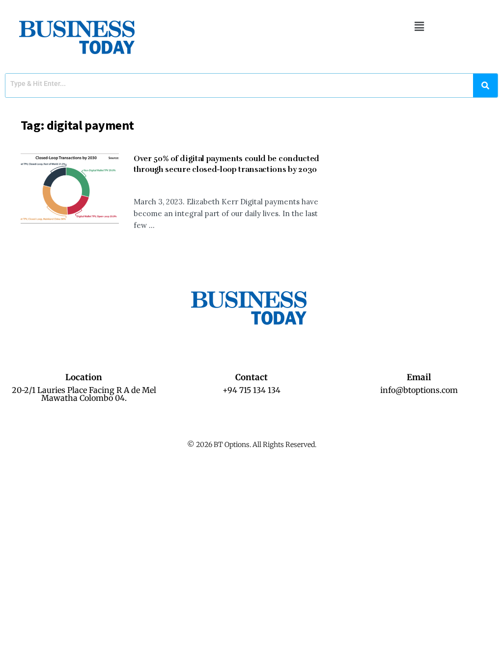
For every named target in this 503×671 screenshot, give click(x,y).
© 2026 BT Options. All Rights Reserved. (251, 444)
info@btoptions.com (419, 390)
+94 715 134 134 (251, 390)
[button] (419, 26)
